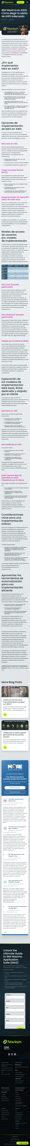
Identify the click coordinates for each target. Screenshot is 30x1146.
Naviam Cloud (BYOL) (6, 1074)
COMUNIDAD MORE (19, 1114)
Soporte (3, 1116)
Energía (16, 1092)
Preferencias (15, 1136)
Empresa (17, 1121)
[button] (27, 2)
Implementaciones (5, 1112)
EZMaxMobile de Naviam (20, 1074)
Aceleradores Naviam (20, 1088)
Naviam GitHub (18, 1118)
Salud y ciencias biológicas (21, 1105)
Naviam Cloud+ (5, 1062)
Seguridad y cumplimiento (7, 1070)
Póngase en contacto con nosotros (20, 1124)
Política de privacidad (15, 1141)
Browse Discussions (15, 792)
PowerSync (4, 1094)
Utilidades (17, 1094)
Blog (16, 1110)
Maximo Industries (19, 1090)
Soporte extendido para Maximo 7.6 (21, 1067)
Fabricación (17, 1096)
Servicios (4, 1108)
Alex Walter (12, 910)
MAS (9, 72)
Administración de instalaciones (19, 1103)
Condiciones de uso (15, 1139)
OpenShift (24, 206)
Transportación (18, 1098)
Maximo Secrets (18, 1116)
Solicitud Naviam (18, 1082)
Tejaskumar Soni (14, 830)
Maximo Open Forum (12, 804)
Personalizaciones (5, 1114)
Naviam (17, 668)
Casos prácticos (18, 1112)
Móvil (3, 1072)
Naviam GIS (4, 1092)
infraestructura (6, 153)
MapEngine (4, 1096)
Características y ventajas (7, 1068)
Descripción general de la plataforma (7, 1065)
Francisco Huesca (14, 802)
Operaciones (18, 1078)
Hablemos (20, 2)
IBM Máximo (18, 1064)
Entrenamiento (4, 1118)
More (5, 932)
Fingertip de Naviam (19, 1076)
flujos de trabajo (5, 1098)
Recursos (17, 1108)
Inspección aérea (5, 1100)
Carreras (17, 1128)
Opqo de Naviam (18, 1072)
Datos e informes (5, 1088)
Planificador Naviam (19, 1080)
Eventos (16, 1126)
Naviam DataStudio (6, 1090)
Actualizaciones (5, 1110)
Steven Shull (13, 858)
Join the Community (15, 787)
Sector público (18, 1100)
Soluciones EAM (18, 1062)
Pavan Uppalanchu (14, 884)
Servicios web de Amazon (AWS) (16, 51)
